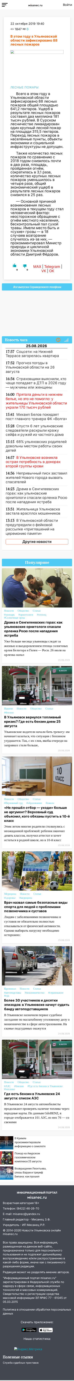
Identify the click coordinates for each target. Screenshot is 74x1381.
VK (43, 271)
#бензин (9, 712)
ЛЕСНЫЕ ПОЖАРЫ (24, 87)
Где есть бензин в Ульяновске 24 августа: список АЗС (32, 1096)
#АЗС (7, 1086)
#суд (6, 995)
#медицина (25, 897)
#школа (50, 803)
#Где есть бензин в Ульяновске (45, 1086)
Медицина (10, 894)
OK (51, 271)
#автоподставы (12, 992)
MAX (37, 266)
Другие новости (37, 541)
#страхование (55, 992)
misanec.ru (10, 1234)
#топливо (9, 1089)
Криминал (10, 988)
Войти (67, 5)
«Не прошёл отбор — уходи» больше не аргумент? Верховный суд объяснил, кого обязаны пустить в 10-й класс (37, 814)
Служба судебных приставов (21, 1362)
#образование (34, 803)
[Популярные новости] (66, 340)
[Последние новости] (58, 340)
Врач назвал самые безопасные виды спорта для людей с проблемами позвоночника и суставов (35, 906)
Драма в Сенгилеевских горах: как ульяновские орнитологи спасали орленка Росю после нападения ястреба (33, 628)
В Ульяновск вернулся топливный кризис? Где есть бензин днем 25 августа (32, 721)
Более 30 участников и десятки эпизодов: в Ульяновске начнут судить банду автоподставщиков (36, 1004)
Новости (9, 610)
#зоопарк (9, 614)
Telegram (52, 266)
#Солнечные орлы (14, 617)
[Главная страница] (35, 4)
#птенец (41, 614)
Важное (8, 708)
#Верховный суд (13, 803)
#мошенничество (34, 992)
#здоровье (10, 897)
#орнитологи (25, 614)
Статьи (37, 610)
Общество (23, 610)
